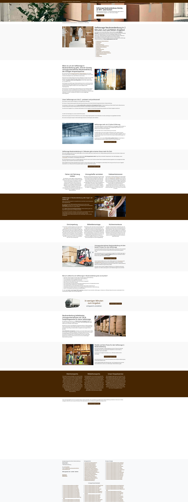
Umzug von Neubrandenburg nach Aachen (93, 486)
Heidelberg (118, 177)
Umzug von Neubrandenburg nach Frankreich (114, 473)
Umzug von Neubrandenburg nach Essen (70, 487)
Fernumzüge (120, 261)
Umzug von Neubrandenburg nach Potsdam (71, 493)
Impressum (64, 474)
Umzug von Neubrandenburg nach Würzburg (114, 492)
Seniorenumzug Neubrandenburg (91, 470)
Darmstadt (112, 177)
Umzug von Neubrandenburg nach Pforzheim (114, 496)
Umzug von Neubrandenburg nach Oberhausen (93, 499)
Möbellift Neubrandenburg (90, 480)
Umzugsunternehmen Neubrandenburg (71, 1)
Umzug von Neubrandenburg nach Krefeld (92, 494)
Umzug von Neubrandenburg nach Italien (114, 470)
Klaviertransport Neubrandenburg (91, 468)
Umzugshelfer (65, 157)
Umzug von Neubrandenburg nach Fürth (113, 491)
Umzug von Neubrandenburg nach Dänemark (114, 475)
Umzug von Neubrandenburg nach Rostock (93, 500)
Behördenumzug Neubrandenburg (91, 478)
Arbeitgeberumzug (98, 262)
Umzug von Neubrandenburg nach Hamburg (71, 496)
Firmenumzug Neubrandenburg (90, 466)
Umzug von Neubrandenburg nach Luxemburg (115, 462)
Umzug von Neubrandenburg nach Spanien (114, 478)
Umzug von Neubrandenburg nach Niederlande (115, 472)
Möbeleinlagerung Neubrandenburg (91, 469)
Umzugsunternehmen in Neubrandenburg (79, 73)
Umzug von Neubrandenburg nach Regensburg (115, 485)
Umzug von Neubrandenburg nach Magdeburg (93, 491)
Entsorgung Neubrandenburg (90, 473)
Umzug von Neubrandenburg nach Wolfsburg (114, 497)
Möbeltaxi (101, 47)
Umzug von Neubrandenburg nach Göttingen (114, 499)
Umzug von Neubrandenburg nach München (71, 499)
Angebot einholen (100, 15)
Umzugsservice (81, 22)
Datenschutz (64, 476)
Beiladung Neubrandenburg (90, 479)
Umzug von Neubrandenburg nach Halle (92, 490)
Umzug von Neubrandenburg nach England (114, 468)
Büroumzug (98, 48)
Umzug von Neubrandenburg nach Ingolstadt (114, 487)
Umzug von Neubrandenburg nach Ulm (113, 494)
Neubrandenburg (101, 54)
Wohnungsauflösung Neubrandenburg (92, 472)
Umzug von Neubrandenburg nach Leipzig (71, 488)
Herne (67, 228)
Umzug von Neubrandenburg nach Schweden (114, 466)
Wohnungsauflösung (100, 44)
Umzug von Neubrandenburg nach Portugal (114, 476)
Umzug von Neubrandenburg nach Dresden (71, 492)
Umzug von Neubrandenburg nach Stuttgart (71, 494)
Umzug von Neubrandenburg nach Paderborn (114, 486)
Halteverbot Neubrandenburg (90, 467)
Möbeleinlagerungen (100, 49)
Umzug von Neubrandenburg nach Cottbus (71, 491)
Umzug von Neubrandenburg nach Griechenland (115, 469)
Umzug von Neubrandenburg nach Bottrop (114, 498)
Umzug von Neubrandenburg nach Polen (113, 465)
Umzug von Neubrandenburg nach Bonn (70, 486)
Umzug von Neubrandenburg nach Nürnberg (71, 500)
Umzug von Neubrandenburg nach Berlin (70, 485)
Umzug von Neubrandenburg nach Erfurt (92, 498)
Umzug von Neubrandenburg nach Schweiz (114, 479)
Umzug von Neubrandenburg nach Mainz (92, 496)
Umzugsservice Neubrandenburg (91, 462)
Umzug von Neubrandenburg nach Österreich (114, 474)
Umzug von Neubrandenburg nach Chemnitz (93, 488)
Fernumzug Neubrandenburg (90, 465)
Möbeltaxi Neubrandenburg (90, 475)
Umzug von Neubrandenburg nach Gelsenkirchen (94, 485)
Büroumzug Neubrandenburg (90, 463)
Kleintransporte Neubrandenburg (91, 474)
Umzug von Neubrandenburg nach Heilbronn (114, 493)
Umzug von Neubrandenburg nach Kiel (92, 487)
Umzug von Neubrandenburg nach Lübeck (92, 497)
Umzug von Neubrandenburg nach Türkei (114, 467)
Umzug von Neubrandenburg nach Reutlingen (114, 500)
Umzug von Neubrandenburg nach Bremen (71, 490)
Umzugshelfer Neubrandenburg (91, 476)
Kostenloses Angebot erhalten (94, 111)
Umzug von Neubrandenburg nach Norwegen (114, 463)
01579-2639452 (66, 467)
